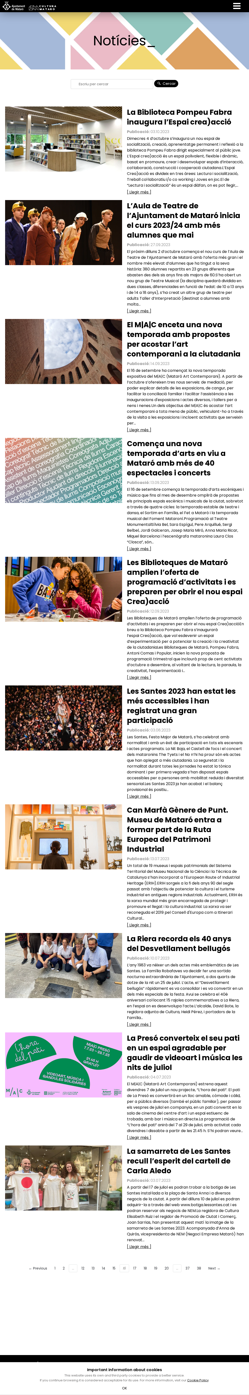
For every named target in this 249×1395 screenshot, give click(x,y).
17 (134, 1268)
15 (114, 1268)
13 (93, 1268)
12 (82, 1268)
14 (103, 1268)
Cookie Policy (198, 1380)
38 (199, 1268)
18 (145, 1268)
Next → (214, 1268)
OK (124, 1388)
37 (188, 1268)
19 (155, 1268)
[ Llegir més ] (139, 192)
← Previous (38, 1268)
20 (167, 1268)
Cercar (168, 83)
